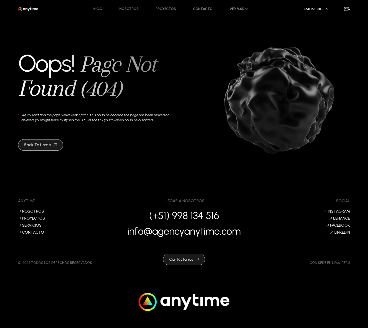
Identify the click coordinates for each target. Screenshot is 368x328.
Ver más (237, 9)
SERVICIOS (32, 225)
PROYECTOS (33, 218)
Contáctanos (181, 259)
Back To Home (37, 144)
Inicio (97, 9)
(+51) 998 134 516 (314, 9)
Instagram (339, 211)
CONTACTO (33, 232)
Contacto (203, 9)
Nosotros (129, 9)
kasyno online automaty (184, 321)
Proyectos (166, 9)
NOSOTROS (33, 211)
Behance (341, 218)
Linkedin (342, 232)
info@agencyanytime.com (184, 231)
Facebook (340, 225)
